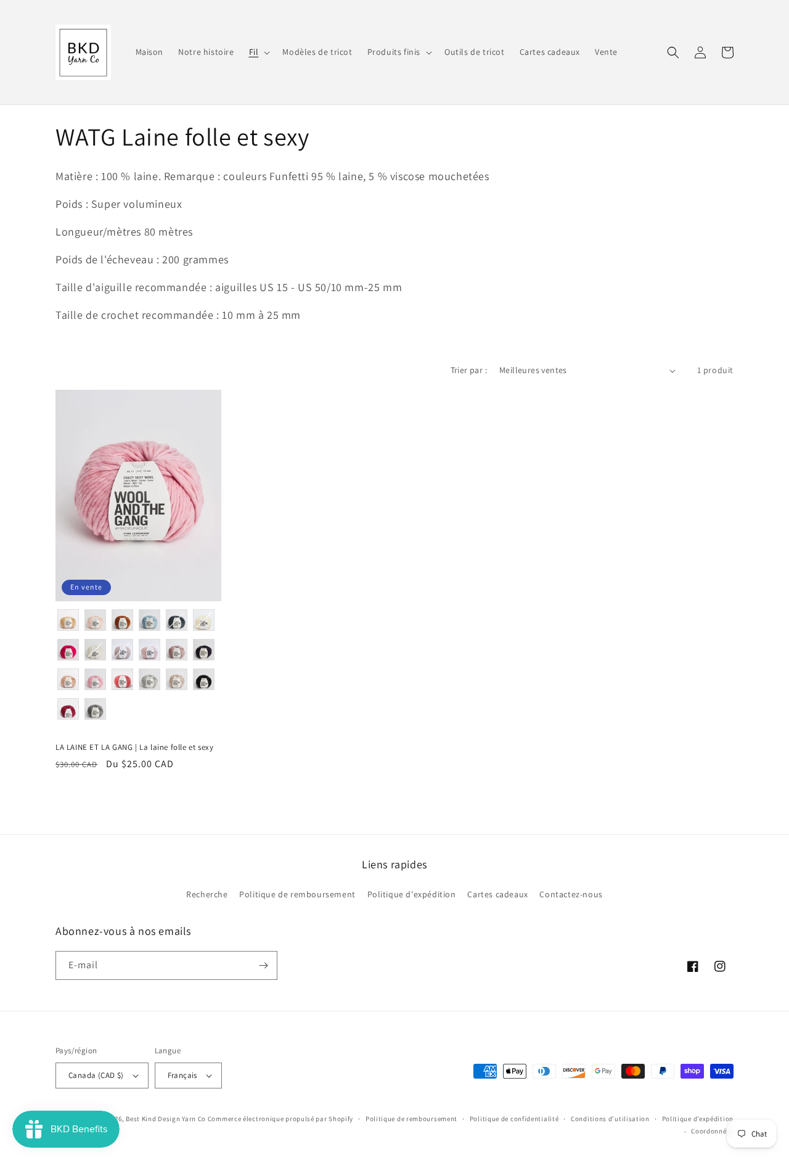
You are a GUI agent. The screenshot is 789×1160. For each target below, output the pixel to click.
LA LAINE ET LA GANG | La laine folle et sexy (134, 747)
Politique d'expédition (411, 894)
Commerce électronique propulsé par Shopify (280, 1118)
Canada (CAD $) (96, 1075)
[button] (259, 52)
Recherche (206, 894)
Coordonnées (712, 1131)
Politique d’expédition (698, 1118)
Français (182, 1075)
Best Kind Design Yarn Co (166, 1118)
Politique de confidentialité (514, 1118)
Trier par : (469, 370)
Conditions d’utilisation (610, 1118)
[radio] (68, 620)
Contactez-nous (570, 894)
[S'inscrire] (263, 965)
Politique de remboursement (297, 894)
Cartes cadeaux (497, 894)
